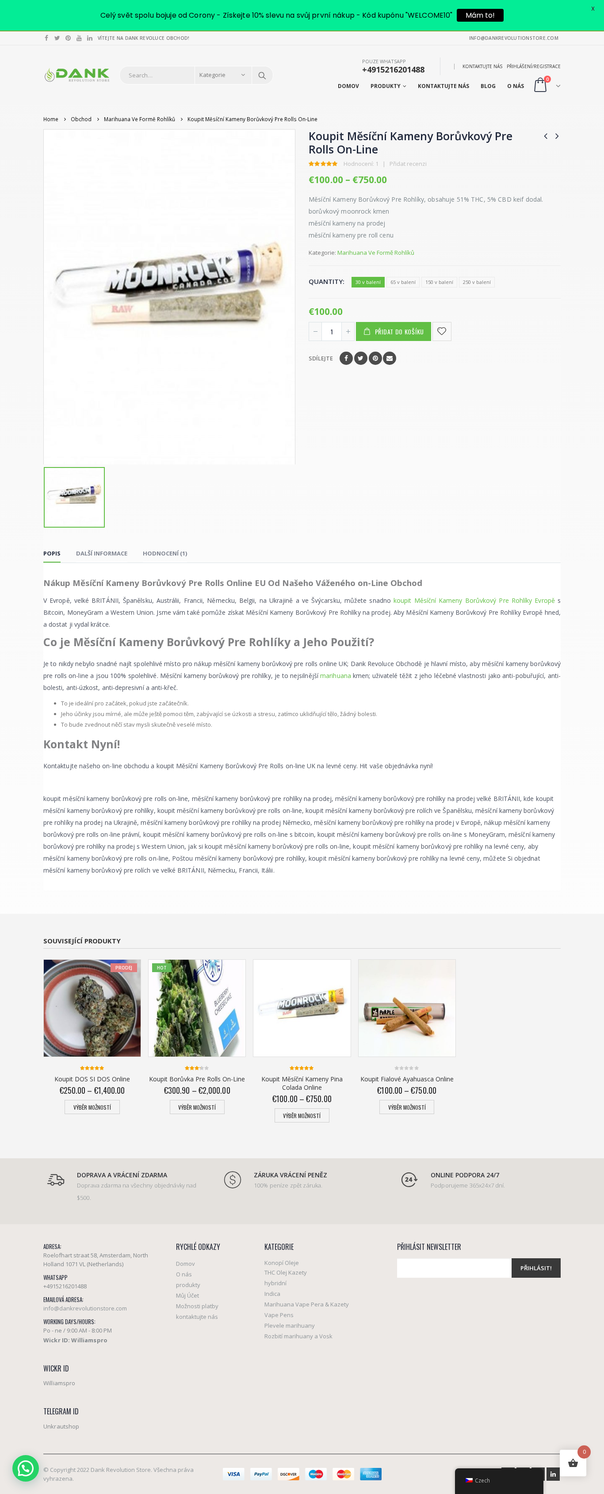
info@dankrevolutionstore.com (85, 1308)
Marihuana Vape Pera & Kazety (306, 1304)
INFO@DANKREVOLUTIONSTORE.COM (513, 38)
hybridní (275, 1283)
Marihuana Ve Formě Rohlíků (375, 253)
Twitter (360, 358)
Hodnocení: (361, 164)
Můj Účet (187, 1295)
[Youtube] (79, 38)
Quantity (326, 281)
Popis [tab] (52, 553)
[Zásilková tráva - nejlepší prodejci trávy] (77, 75)
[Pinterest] (68, 38)
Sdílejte (321, 358)
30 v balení (368, 282)
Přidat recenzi (408, 164)
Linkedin (553, 1474)
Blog (488, 86)
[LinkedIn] (90, 38)
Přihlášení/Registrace (534, 66)
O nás (515, 86)
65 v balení (403, 282)
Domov (348, 86)
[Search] (262, 75)
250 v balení (477, 282)
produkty (386, 86)
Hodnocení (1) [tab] (165, 553)
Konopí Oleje (281, 1263)
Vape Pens (279, 1315)
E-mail (389, 358)
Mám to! (480, 15)
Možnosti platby (197, 1306)
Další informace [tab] (101, 553)
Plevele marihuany (289, 1325)
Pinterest (375, 358)
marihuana (335, 675)
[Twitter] (57, 38)
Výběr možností (92, 1107)
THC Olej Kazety (285, 1272)
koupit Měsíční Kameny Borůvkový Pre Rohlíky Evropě (474, 600)
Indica (272, 1294)
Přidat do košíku (399, 331)
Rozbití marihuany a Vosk (298, 1336)
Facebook (346, 358)
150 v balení (439, 282)
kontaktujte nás (482, 66)
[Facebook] (46, 38)
